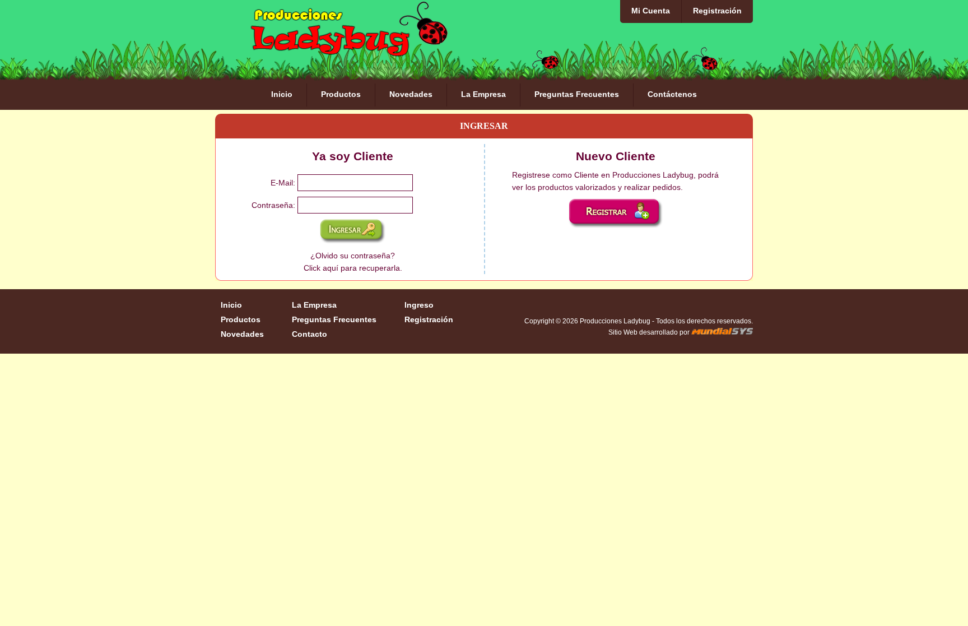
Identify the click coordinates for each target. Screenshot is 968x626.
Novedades (410, 94)
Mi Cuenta (650, 10)
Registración (717, 10)
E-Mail (282, 182)
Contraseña (272, 205)
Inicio (281, 94)
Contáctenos (672, 94)
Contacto (309, 334)
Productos (341, 94)
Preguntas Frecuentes (576, 94)
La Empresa (483, 94)
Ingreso (419, 304)
